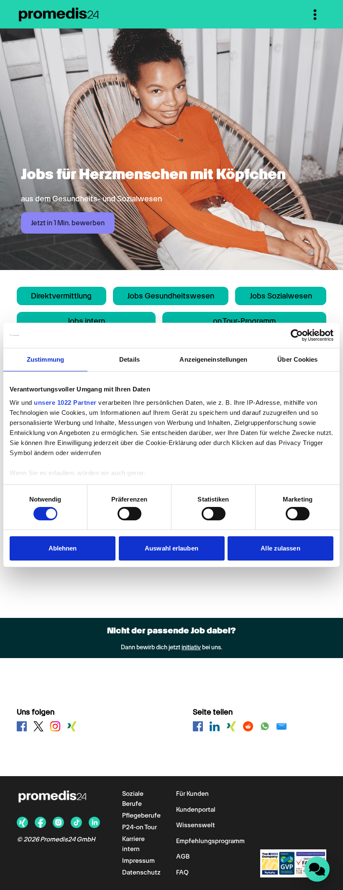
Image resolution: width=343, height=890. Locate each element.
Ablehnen (63, 548)
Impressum (138, 860)
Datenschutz (141, 872)
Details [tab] (129, 359)
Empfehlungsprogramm (210, 841)
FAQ (182, 872)
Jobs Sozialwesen (281, 295)
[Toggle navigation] (315, 15)
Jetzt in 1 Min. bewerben (68, 223)
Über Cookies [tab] (297, 359)
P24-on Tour (139, 827)
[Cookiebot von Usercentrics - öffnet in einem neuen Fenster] (296, 335)
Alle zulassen (280, 548)
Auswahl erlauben (171, 548)
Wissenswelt (195, 825)
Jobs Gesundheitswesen (170, 295)
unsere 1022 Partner (65, 402)
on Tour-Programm (244, 320)
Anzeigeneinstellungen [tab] (213, 359)
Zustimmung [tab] (45, 359)
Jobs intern (86, 320)
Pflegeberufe (141, 815)
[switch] (129, 513)
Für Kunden (192, 793)
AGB (182, 856)
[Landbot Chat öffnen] (317, 869)
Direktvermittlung (61, 295)
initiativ (191, 647)
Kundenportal (195, 809)
